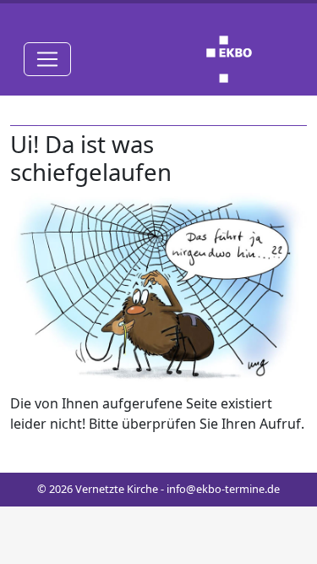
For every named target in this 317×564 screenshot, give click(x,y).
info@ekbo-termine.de (223, 488)
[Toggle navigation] (47, 59)
